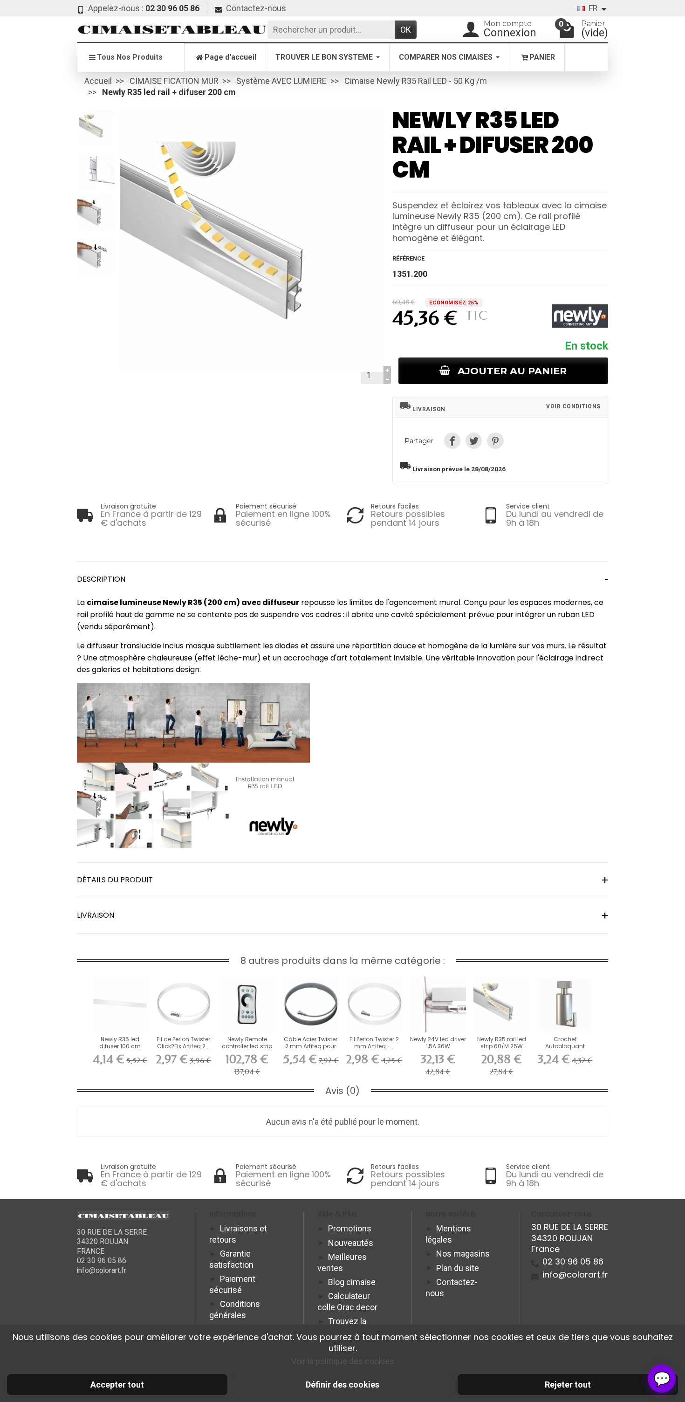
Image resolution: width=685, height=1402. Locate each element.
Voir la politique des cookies (342, 1361)
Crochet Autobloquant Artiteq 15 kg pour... (565, 1046)
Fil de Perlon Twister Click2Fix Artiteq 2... (183, 1042)
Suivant (369, 262)
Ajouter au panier (512, 371)
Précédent (133, 262)
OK (405, 29)
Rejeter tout (568, 1384)
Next (96, 271)
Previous (96, 116)
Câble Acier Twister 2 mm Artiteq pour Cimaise (310, 1046)
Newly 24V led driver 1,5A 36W (438, 1042)
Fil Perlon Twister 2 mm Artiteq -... (374, 1042)
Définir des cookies (342, 1384)
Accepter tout (117, 1384)
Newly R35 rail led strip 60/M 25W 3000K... (501, 1046)
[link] (452, 441)
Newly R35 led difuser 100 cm (120, 1042)
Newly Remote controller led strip (247, 1042)
